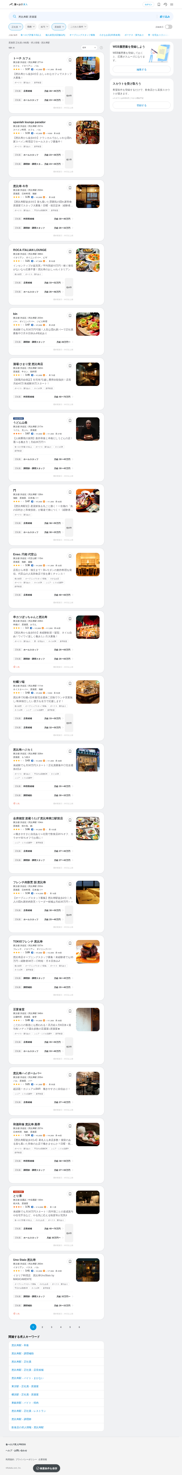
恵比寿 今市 (20, 186)
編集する (142, 69)
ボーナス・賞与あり (134, 34)
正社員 (15, 26)
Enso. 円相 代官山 (25, 554)
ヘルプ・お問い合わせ (16, 1450)
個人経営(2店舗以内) (55, 34)
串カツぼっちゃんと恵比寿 (30, 617)
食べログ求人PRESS (16, 1444)
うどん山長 (20, 422)
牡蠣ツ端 (19, 682)
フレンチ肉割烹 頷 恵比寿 (29, 882)
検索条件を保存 (48, 1468)
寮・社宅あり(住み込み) (159, 34)
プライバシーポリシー (26, 1459)
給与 (43, 26)
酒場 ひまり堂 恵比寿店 (28, 364)
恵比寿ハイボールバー (27, 1073)
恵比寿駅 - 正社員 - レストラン (29, 1411)
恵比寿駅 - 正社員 (21, 1361)
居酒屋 (58, 26)
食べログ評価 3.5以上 (31, 34)
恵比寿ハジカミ (23, 749)
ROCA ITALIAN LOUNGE (30, 250)
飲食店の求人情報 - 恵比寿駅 (28, 1427)
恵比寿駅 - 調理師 (21, 1419)
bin (15, 314)
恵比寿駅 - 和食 (20, 1345)
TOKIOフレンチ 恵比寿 (28, 941)
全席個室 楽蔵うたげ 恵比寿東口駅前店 (38, 818)
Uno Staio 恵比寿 (24, 1260)
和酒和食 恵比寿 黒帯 (26, 1124)
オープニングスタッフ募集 (82, 34)
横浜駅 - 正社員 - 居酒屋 (25, 1394)
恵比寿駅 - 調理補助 (23, 1353)
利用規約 (10, 1459)
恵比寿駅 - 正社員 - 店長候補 (28, 1369)
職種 (29, 26)
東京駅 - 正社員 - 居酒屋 (25, 1386)
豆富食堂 (19, 1009)
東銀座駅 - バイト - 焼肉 (25, 1402)
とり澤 (17, 1196)
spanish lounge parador (29, 122)
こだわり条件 (76, 26)
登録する (142, 105)
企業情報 (42, 1459)
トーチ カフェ (22, 58)
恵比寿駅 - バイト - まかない (28, 1378)
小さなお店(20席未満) (109, 34)
